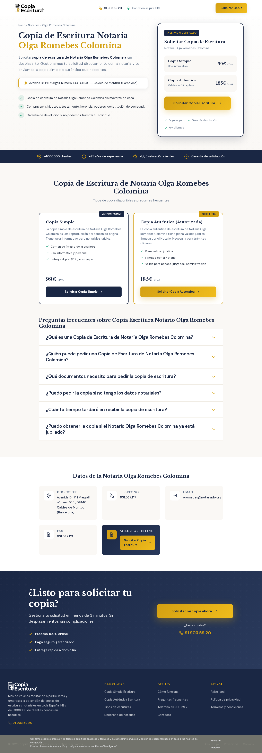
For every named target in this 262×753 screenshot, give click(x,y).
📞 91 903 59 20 (20, 723)
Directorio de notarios (119, 715)
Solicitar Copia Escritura (194, 103)
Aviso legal (218, 692)
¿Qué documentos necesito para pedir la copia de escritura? (111, 376)
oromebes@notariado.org (202, 497)
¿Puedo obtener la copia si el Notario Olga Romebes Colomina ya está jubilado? (120, 429)
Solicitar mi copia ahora (192, 611)
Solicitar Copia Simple (81, 291)
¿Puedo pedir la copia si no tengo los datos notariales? (103, 393)
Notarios (34, 25)
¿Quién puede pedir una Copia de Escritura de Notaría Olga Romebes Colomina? (120, 357)
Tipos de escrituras (117, 707)
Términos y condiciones (227, 707)
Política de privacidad (226, 699)
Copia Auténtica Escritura (122, 699)
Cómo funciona (168, 692)
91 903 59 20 (198, 633)
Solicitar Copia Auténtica (176, 291)
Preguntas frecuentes (173, 699)
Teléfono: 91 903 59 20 (174, 707)
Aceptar (215, 747)
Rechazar (216, 740)
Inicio (21, 25)
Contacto (164, 715)
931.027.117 (128, 497)
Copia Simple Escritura (120, 692)
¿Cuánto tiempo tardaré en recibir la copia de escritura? (106, 410)
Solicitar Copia (231, 8)
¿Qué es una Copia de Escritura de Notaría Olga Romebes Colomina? (119, 337)
